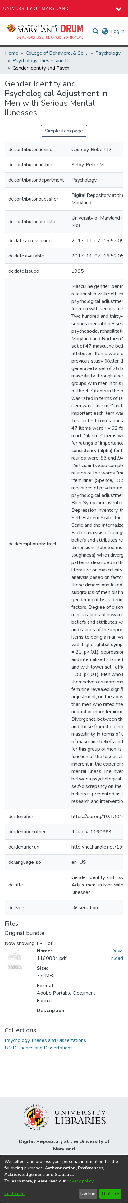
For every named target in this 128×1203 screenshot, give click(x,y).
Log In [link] (118, 31)
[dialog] (64, 1179)
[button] (46, 31)
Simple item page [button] (64, 130)
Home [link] (11, 53)
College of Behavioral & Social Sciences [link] (57, 53)
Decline (87, 1193)
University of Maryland (36, 8)
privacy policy (80, 1181)
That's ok (110, 1193)
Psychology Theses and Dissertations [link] (43, 60)
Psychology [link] (108, 53)
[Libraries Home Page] (64, 1116)
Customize (14, 1193)
